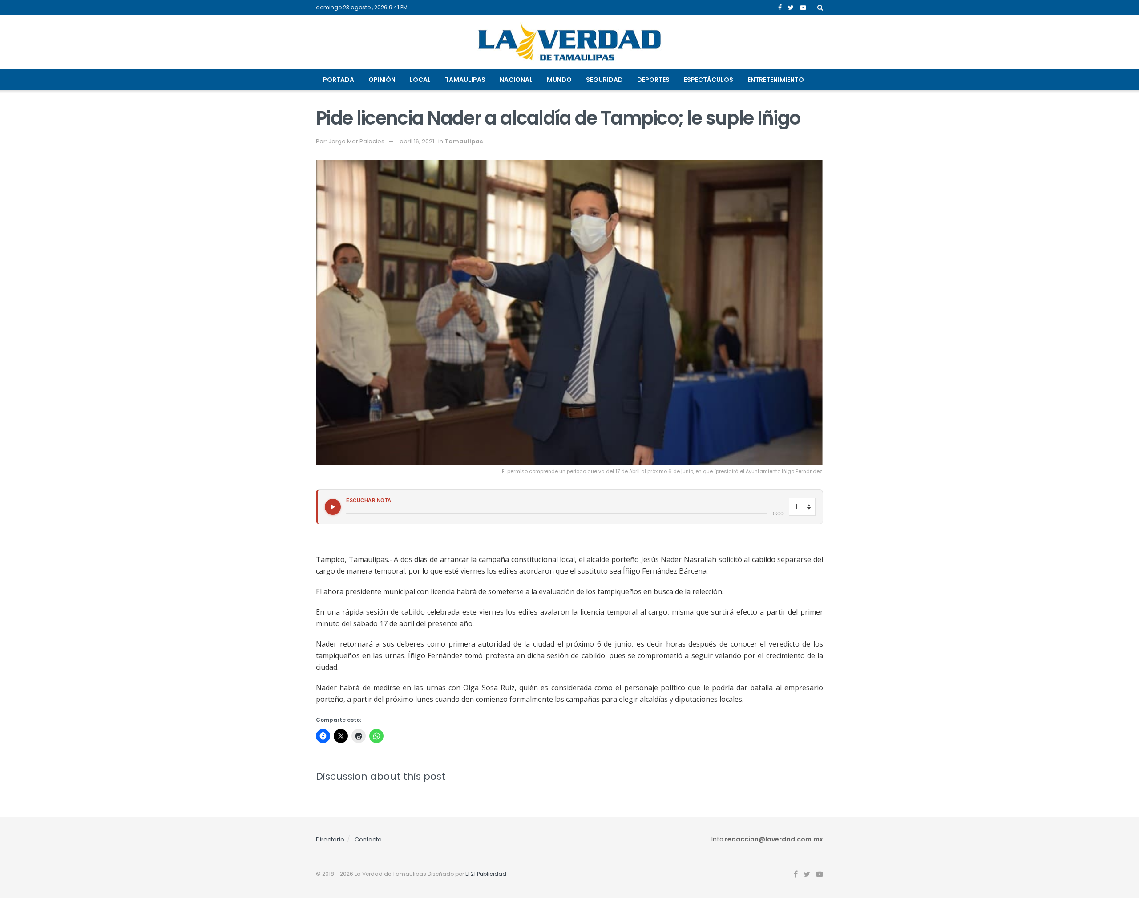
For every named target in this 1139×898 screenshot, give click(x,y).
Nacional (516, 79)
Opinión (382, 79)
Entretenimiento (775, 79)
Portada (338, 79)
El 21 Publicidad (485, 874)
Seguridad (604, 79)
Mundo (559, 79)
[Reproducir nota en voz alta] (333, 507)
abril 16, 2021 (417, 141)
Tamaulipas (465, 79)
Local (420, 79)
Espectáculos (708, 79)
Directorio (330, 839)
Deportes (653, 79)
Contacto (368, 839)
